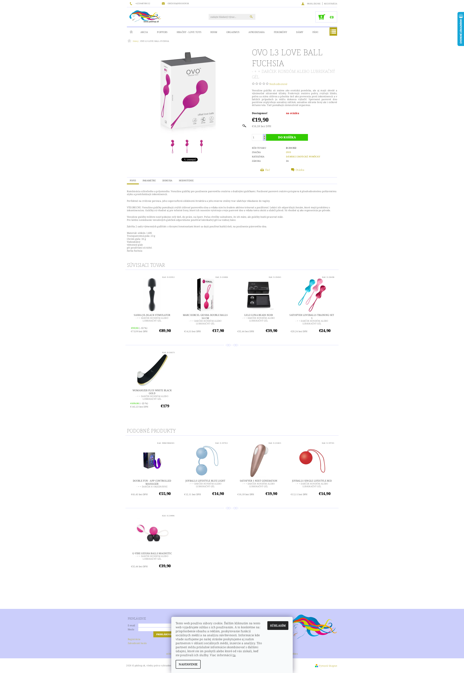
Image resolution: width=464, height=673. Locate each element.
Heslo (131, 629)
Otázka (300, 170)
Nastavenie (188, 664)
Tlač (267, 170)
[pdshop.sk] (145, 16)
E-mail (131, 625)
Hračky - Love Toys (189, 32)
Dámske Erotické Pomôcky (303, 156)
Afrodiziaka (256, 32)
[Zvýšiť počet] (264, 135)
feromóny (280, 32)
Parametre (149, 180)
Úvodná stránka (131, 32)
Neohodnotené (278, 84)
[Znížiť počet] (264, 139)
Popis (133, 180)
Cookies (293, 654)
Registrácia (330, 3)
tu (234, 655)
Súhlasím (278, 626)
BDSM (213, 32)
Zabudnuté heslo (137, 643)
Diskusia (167, 180)
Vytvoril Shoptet (328, 665)
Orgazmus (233, 32)
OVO (288, 152)
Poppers (162, 32)
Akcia (144, 32)
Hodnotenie (186, 180)
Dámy (299, 32)
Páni (315, 32)
